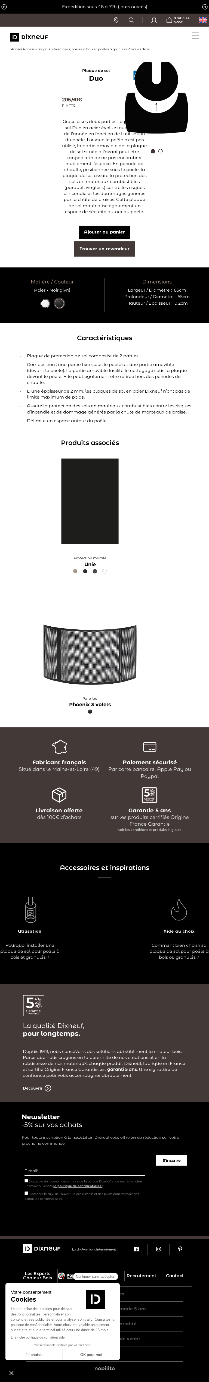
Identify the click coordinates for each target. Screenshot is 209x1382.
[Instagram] (158, 1249)
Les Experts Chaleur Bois (37, 1275)
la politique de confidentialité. (77, 1186)
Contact (175, 1275)
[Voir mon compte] (154, 20)
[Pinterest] (180, 1249)
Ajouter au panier (104, 232)
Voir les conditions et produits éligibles (149, 830)
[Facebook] (136, 1249)
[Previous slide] (4, 7)
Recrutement (141, 1275)
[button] (153, 151)
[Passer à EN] (203, 20)
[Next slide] (205, 7)
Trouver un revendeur (104, 248)
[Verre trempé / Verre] (45, 306)
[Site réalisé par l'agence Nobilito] (104, 1369)
